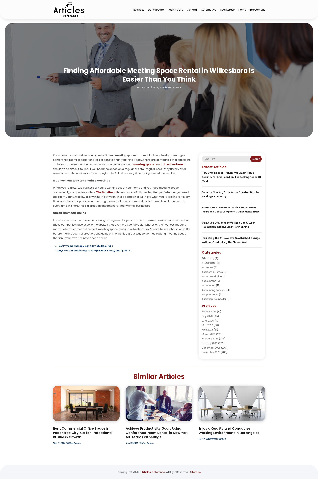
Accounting (208, 285)
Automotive (208, 10)
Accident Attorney (212, 272)
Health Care (175, 10)
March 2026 (208, 334)
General (192, 10)
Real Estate (227, 10)
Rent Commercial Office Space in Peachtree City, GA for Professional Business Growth (82, 432)
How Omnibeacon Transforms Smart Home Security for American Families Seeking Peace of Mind (231, 177)
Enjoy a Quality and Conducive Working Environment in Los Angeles (229, 430)
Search (256, 159)
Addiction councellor (214, 299)
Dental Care (156, 10)
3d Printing (208, 258)
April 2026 (207, 329)
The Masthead (106, 192)
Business (138, 10)
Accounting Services (214, 290)
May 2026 (207, 325)
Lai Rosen (145, 87)
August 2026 (209, 311)
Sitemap (195, 472)
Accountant (209, 281)
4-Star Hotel (209, 263)
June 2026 (208, 320)
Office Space (173, 87)
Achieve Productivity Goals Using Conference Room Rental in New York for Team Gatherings (157, 432)
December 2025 (211, 347)
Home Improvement (251, 10)
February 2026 (210, 338)
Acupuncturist (210, 294)
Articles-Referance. (153, 472)
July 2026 (207, 316)
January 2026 (209, 343)
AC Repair (207, 267)
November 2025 (211, 352)
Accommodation (212, 276)
